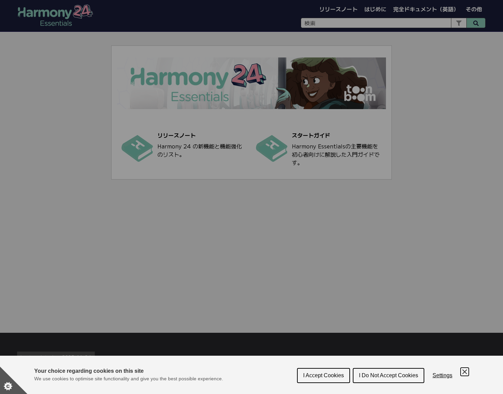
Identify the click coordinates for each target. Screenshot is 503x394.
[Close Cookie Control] (465, 372)
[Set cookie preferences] (13, 380)
